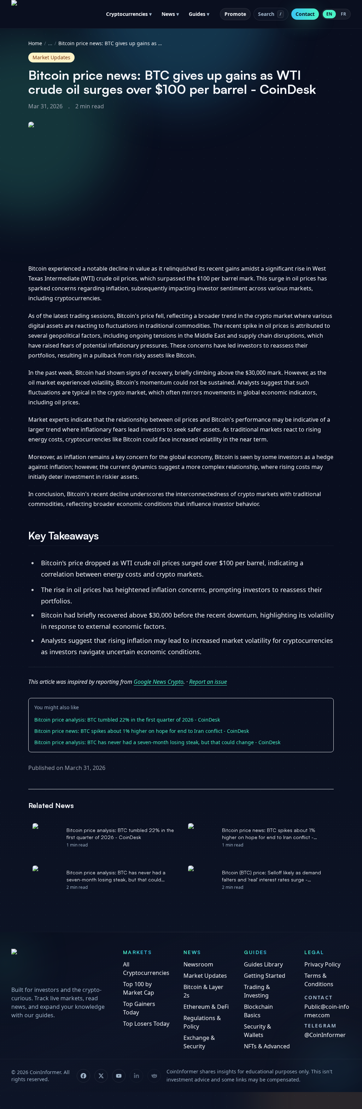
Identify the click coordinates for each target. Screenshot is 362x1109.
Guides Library (263, 964)
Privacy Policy (322, 964)
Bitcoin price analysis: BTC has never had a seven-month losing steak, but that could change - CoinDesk (157, 742)
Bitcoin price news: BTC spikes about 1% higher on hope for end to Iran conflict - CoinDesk (141, 731)
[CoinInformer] (60, 965)
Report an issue (208, 682)
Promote (235, 14)
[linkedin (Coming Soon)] (136, 1076)
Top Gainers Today (139, 1008)
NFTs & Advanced (267, 1046)
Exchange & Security (199, 1042)
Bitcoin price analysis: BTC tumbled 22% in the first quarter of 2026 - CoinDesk (127, 719)
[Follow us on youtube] (118, 1076)
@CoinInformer (325, 1035)
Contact (305, 14)
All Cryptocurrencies (146, 968)
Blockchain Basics (258, 1011)
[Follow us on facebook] (83, 1076)
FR (343, 14)
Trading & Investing (257, 991)
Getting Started (264, 976)
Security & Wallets (257, 1031)
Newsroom (198, 964)
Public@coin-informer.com (326, 1011)
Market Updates (205, 976)
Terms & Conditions (318, 980)
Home (35, 43)
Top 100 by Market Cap (138, 988)
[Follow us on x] (101, 1076)
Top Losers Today (146, 1023)
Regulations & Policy (202, 1022)
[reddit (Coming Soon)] (154, 1076)
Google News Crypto (158, 682)
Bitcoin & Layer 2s (203, 991)
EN (329, 14)
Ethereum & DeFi (206, 1007)
